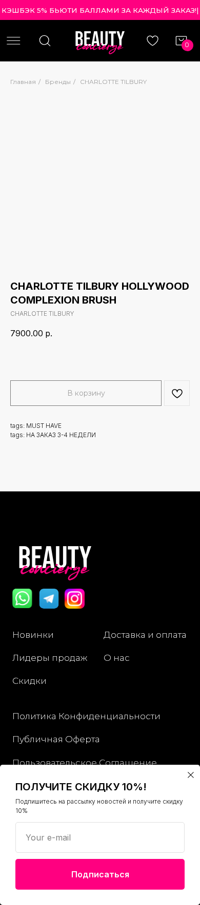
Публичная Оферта (56, 739)
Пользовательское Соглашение (84, 762)
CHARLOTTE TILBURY (113, 81)
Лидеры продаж (49, 657)
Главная (23, 81)
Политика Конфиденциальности (86, 715)
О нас (117, 657)
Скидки (29, 680)
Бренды (58, 81)
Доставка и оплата (145, 634)
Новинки (33, 634)
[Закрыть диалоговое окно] (191, 775)
